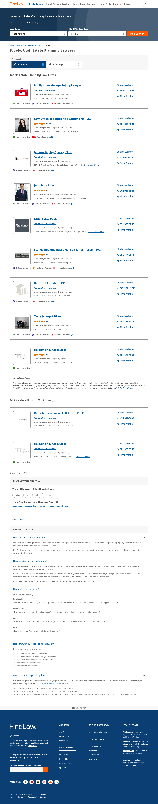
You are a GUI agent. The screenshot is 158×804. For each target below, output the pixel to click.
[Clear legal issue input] (64, 33)
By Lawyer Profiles (66, 763)
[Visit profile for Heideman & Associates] (21, 356)
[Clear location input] (123, 33)
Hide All (23, 519)
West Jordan (17, 506)
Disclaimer (32, 797)
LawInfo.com (128, 760)
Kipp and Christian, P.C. (50, 283)
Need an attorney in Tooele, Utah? (30, 560)
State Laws (93, 750)
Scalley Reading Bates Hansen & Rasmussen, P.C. (67, 249)
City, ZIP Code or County (79, 29)
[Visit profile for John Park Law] (21, 192)
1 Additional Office (83, 457)
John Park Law (44, 185)
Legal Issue (15, 29)
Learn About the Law (97, 746)
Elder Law (48, 495)
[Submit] (45, 769)
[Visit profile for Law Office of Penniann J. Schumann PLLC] (21, 125)
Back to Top (80, 708)
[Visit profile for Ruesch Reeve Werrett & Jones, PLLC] (21, 419)
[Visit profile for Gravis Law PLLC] (21, 225)
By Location (63, 755)
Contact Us (63, 740)
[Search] (145, 4)
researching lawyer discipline (48, 683)
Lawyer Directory (16, 45)
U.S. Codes (93, 759)
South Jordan (30, 506)
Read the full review (127, 388)
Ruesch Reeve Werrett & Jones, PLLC (59, 413)
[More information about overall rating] (50, 124)
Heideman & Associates (50, 350)
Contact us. (32, 746)
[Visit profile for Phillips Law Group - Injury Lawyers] (21, 92)
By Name (62, 767)
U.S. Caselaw (94, 755)
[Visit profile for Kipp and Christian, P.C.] (21, 289)
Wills (37, 495)
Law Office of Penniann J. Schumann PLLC (62, 119)
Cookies (43, 797)
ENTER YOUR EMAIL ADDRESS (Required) (26, 765)
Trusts (28, 495)
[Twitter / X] (38, 782)
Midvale (51, 506)
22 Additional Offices (96, 232)
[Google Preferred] (56, 782)
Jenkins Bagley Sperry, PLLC (53, 152)
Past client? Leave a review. (45, 90)
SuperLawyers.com (130, 741)
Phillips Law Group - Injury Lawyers (58, 85)
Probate (18, 495)
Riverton (41, 506)
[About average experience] (72, 103)
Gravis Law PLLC (45, 219)
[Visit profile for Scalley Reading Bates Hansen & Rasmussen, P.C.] (21, 256)
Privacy (21, 797)
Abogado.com (128, 751)
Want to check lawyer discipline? (29, 675)
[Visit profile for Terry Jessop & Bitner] (21, 323)
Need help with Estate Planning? (29, 537)
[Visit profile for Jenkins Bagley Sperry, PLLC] (21, 158)
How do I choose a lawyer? (26, 589)
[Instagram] (44, 782)
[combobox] (38, 33)
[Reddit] (50, 782)
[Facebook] (25, 782)
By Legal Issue (64, 759)
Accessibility (64, 736)
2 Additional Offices (91, 165)
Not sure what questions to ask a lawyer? (33, 643)
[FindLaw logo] (18, 4)
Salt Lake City (62, 506)
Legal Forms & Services (98, 732)
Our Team (63, 732)
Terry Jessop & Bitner (48, 316)
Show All (13, 519)
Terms (12, 797)
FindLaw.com (128, 732)
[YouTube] (31, 782)
